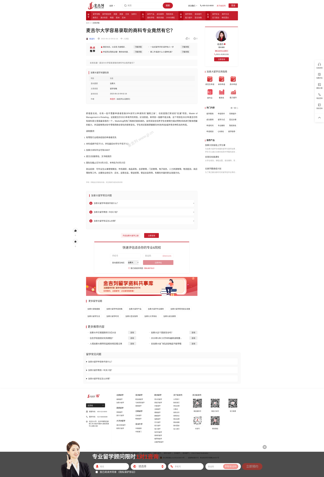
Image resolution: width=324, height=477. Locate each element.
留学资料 (188, 14)
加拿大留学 (120, 403)
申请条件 (221, 114)
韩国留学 (138, 419)
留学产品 (150, 14)
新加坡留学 (139, 399)
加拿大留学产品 (135, 309)
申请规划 (210, 131)
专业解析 (221, 125)
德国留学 (157, 412)
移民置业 (225, 18)
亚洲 (123, 18)
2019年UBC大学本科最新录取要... (166, 338)
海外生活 (225, 14)
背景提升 (232, 114)
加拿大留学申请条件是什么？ (100, 362)
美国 (121, 14)
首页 (88, 23)
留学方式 (221, 120)
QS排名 (221, 131)
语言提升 (198, 14)
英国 (115, 14)
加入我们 (176, 429)
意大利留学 (158, 399)
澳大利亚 (104, 18)
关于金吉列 (221, 6)
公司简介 (176, 399)
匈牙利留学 (158, 432)
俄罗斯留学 (158, 439)
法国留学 (157, 409)
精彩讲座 (160, 18)
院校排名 (169, 14)
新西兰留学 (120, 428)
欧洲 (117, 18)
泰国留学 (138, 406)
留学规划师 (106, 14)
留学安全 (215, 14)
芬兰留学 (157, 422)
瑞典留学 (157, 419)
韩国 (112, 18)
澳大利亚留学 (121, 425)
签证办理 (232, 120)
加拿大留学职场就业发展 (180, 309)
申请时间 (210, 125)
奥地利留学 (158, 435)
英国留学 (119, 412)
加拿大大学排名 (150, 316)
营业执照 (176, 419)
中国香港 (138, 428)
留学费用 (210, 114)
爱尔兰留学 (120, 415)
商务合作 (176, 412)
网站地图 (176, 422)
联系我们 (176, 403)
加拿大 (134, 14)
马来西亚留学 (140, 403)
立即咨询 (151, 236)
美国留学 (119, 399)
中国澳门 (138, 432)
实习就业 (215, 18)
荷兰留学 (157, 426)
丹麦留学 (157, 406)
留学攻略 (96, 14)
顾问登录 (176, 426)
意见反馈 (176, 406)
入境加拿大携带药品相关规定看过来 (106, 344)
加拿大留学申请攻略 (114, 309)
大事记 (175, 409)
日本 (127, 14)
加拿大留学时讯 (112, 316)
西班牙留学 (158, 403)
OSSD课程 (170, 18)
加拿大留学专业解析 (156, 309)
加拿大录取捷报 (93, 309)
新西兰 (95, 18)
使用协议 (176, 416)
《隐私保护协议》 (149, 268)
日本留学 (138, 415)
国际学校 (150, 18)
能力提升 (188, 18)
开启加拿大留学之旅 (131, 236)
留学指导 (231, 131)
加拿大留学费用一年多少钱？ (100, 370)
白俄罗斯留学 (159, 442)
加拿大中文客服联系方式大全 (103, 333)
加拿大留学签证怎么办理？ (99, 379)
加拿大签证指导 (131, 316)
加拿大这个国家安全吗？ (162, 333)
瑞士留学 (157, 429)
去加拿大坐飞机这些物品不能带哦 (166, 344)
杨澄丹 (92, 39)
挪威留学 (157, 416)
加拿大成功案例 (169, 316)
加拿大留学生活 (93, 316)
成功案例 (160, 14)
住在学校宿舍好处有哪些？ (102, 338)
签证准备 (198, 18)
